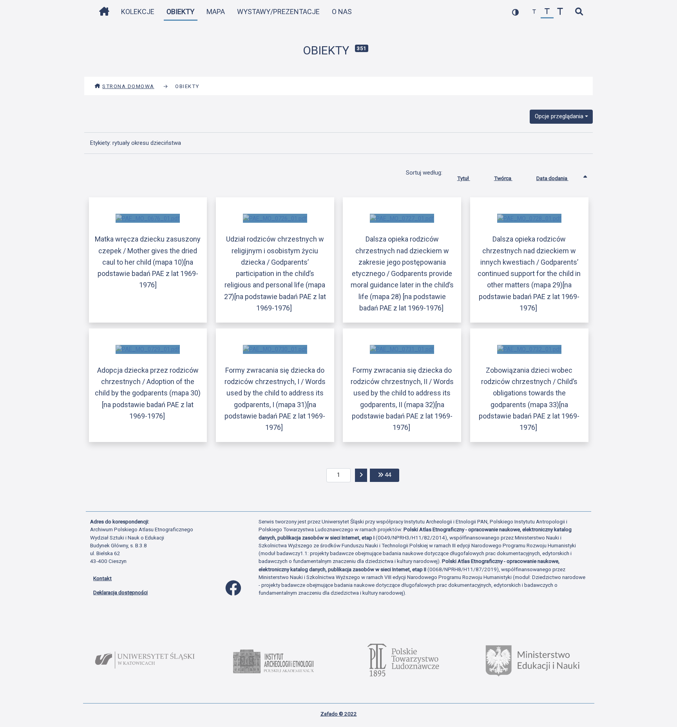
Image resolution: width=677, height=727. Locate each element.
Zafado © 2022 (338, 714)
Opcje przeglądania (559, 116)
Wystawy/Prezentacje (278, 11)
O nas (342, 11)
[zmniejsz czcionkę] (534, 11)
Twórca (503, 178)
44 (391, 474)
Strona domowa (128, 86)
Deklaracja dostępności (120, 592)
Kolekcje (137, 11)
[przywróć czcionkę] (547, 11)
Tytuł (463, 178)
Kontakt (102, 578)
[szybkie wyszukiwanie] (578, 11)
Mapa (215, 11)
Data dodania (552, 178)
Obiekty (180, 11)
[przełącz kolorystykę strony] (515, 11)
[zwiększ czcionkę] (560, 11)
